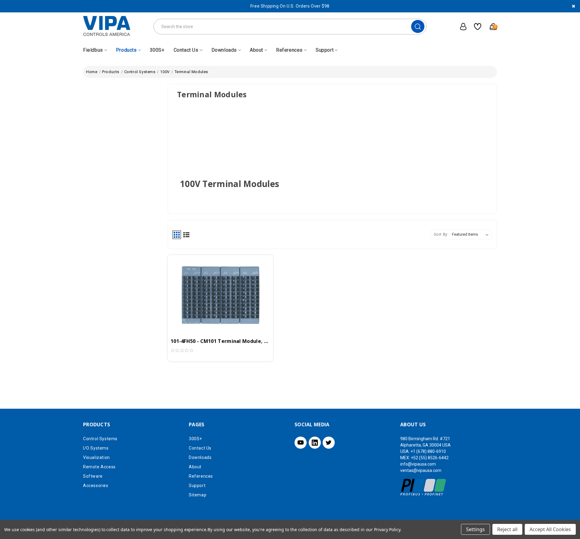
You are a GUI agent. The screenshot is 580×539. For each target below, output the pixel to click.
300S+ (157, 50)
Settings (475, 529)
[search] (417, 26)
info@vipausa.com (418, 464)
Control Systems (100, 438)
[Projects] (475, 26)
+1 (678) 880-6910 (428, 451)
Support (325, 50)
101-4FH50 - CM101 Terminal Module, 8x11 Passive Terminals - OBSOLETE (220, 341)
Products (126, 50)
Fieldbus (93, 50)
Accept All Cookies (550, 529)
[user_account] (460, 26)
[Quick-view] (213, 285)
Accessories (95, 485)
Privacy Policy (387, 529)
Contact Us (186, 50)
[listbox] (471, 234)
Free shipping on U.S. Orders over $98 (290, 6)
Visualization (96, 457)
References (289, 50)
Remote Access (99, 466)
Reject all (507, 529)
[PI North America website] (423, 487)
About (256, 50)
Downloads (224, 50)
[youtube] (301, 443)
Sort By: (441, 234)
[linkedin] (315, 443)
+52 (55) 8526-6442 (430, 457)
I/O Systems (96, 448)
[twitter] (329, 443)
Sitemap (197, 494)
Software (93, 476)
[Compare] (227, 285)
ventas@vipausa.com (420, 470)
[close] (573, 6)
